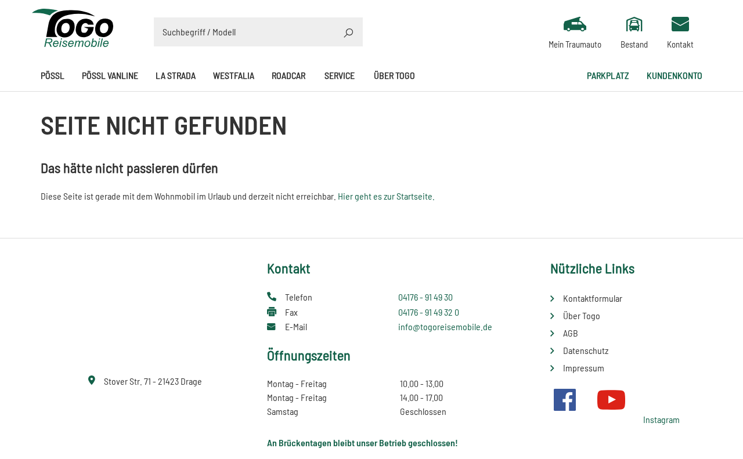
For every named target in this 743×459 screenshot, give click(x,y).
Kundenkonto (674, 75)
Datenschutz (585, 350)
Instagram (661, 419)
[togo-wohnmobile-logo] (72, 26)
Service (339, 75)
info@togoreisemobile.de (445, 326)
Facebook (564, 399)
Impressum (583, 367)
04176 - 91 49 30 (425, 296)
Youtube (611, 399)
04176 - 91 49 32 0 (428, 311)
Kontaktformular (592, 297)
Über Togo (394, 75)
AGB (570, 332)
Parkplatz (608, 75)
